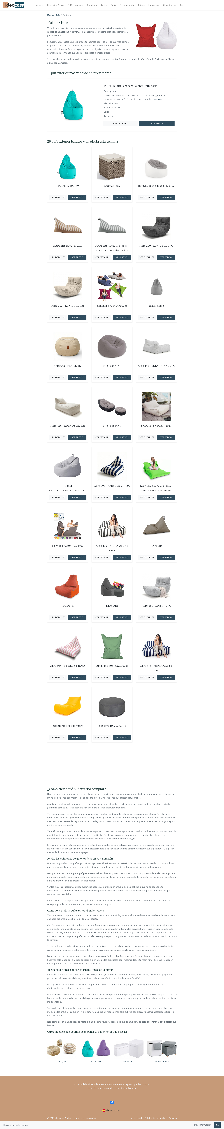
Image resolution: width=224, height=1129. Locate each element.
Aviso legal (136, 1118)
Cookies (173, 1118)
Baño (113, 5)
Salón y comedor (75, 5)
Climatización (169, 5)
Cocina (104, 5)
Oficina (141, 5)
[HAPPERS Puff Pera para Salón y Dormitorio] (73, 104)
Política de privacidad (155, 1118)
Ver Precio (77, 197)
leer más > (158, 99)
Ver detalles (120, 123)
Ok (217, 1125)
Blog (182, 5)
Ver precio (157, 123)
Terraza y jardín (127, 5)
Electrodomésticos (55, 5)
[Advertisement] (112, 767)
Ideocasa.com (112, 1110)
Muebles (39, 5)
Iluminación (153, 5)
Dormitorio (92, 5)
